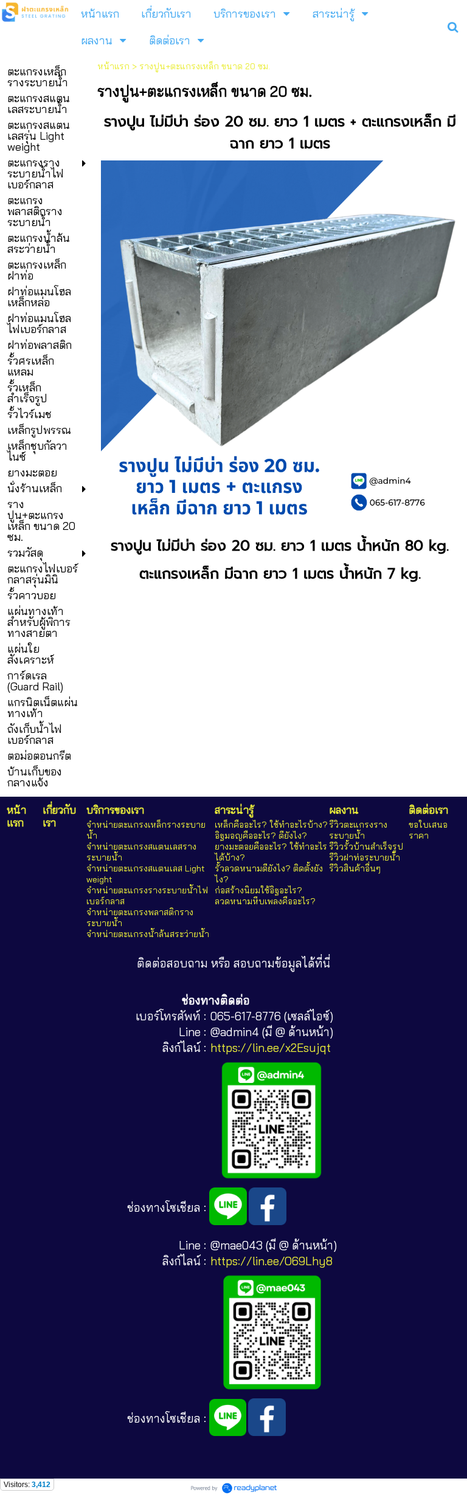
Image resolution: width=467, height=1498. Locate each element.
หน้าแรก (113, 66)
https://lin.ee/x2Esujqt (270, 1047)
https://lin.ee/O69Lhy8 (271, 1261)
